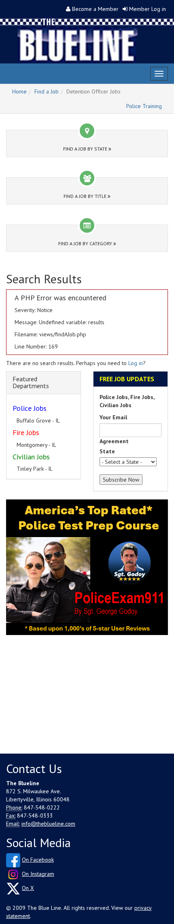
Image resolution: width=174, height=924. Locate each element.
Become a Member (95, 9)
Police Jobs (30, 408)
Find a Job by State (85, 149)
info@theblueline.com (48, 823)
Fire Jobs (26, 432)
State (107, 451)
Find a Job (46, 91)
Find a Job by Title (86, 196)
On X (28, 888)
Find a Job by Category (85, 243)
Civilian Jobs (31, 456)
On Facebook (38, 859)
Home (19, 91)
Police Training (144, 106)
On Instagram (38, 873)
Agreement (114, 441)
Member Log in (147, 9)
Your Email (113, 417)
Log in (135, 363)
